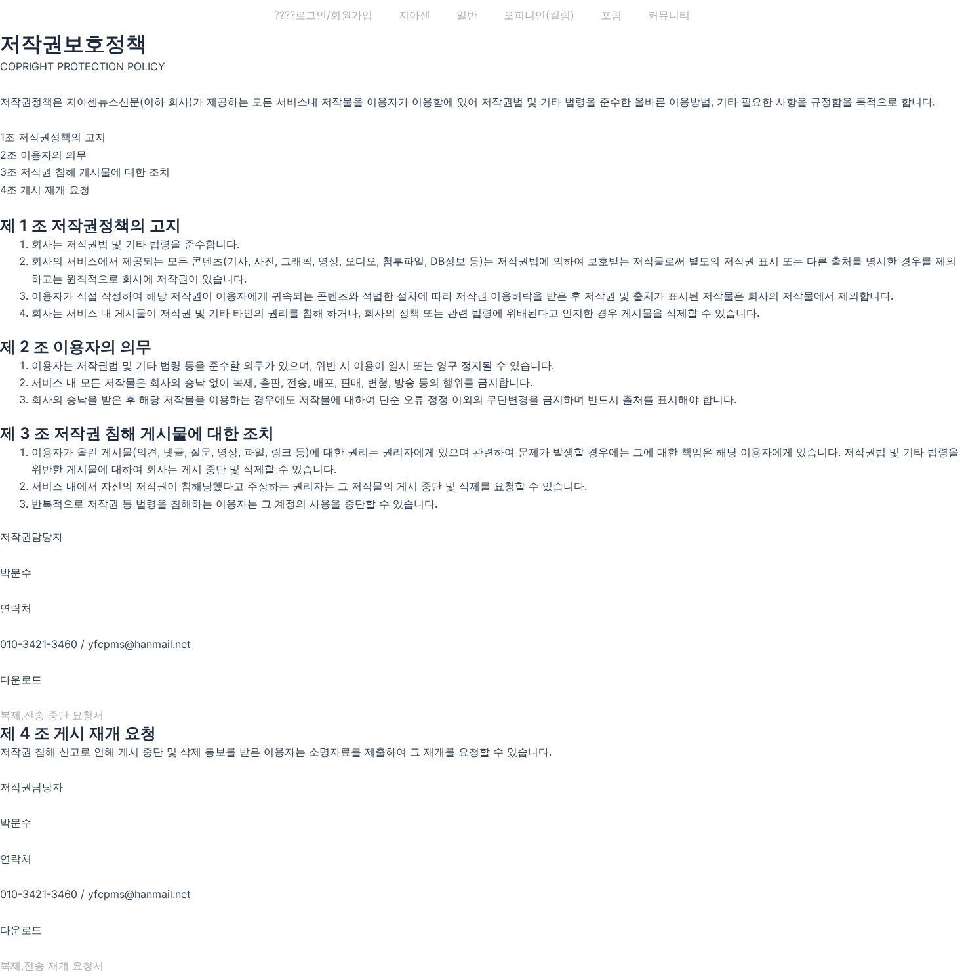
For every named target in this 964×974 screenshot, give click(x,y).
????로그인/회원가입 (323, 15)
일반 (466, 15)
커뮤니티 (669, 15)
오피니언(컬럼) (539, 15)
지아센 (414, 15)
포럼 (611, 15)
